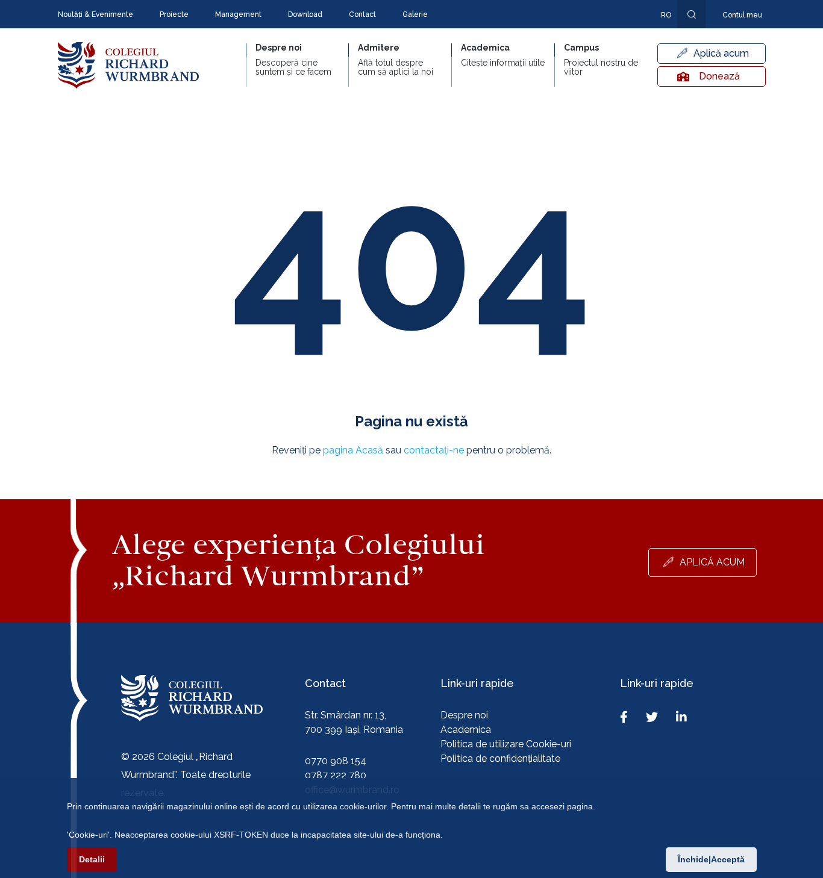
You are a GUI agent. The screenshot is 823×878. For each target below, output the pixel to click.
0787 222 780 (335, 775)
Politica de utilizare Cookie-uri (505, 744)
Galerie (415, 14)
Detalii (92, 859)
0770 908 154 (335, 761)
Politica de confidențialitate (500, 758)
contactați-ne (434, 450)
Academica (465, 729)
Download (305, 14)
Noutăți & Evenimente (95, 14)
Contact (362, 14)
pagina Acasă (353, 450)
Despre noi (464, 715)
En (660, 32)
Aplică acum (721, 53)
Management (238, 14)
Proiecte (174, 14)
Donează (719, 76)
